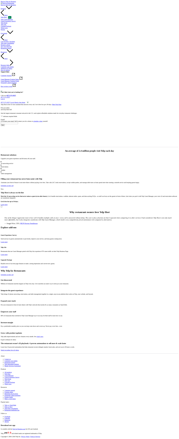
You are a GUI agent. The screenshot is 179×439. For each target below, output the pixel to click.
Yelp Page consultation (11, 408)
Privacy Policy (25, 436)
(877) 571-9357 (11, 95)
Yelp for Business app (18, 429)
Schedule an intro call (7, 185)
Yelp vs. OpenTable (10, 405)
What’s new (7, 384)
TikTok (6, 421)
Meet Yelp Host (56, 104)
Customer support (9, 390)
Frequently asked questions (12, 395)
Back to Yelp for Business (8, 1)
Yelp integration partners (11, 364)
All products (8, 372)
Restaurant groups (9, 362)
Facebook (7, 416)
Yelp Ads (7, 380)
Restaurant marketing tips (11, 410)
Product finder (8, 397)
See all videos (14, 350)
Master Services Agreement (12, 366)
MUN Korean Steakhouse (29, 223)
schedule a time (37, 121)
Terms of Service (35, 436)
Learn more (4, 204)
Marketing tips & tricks (11, 394)
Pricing (3, 29)
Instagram (7, 420)
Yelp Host (7, 374)
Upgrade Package (9, 382)
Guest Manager (9, 375)
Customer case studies (10, 361)
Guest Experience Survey (11, 377)
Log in (3, 99)
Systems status (8, 392)
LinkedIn (7, 418)
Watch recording (5, 350)
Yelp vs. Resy (8, 407)
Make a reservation (10, 399)
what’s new (40, 336)
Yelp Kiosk (7, 379)
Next (2, 125)
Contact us (7, 359)
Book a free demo (6, 100)
